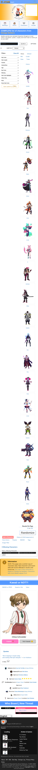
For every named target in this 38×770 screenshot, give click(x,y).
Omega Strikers (8, 33)
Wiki (10, 759)
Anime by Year (23, 750)
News (21, 745)
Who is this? (22, 710)
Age (10, 67)
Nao (28, 108)
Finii (28, 394)
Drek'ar (28, 437)
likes (4, 662)
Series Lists (22, 743)
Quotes (6, 651)
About (3, 759)
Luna (27, 416)
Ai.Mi (27, 240)
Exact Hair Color (10, 83)
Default (29, 53)
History (19, 537)
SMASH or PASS (7, 587)
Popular (14, 540)
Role (10, 80)
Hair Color (10, 57)
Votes (27, 587)
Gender (10, 62)
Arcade (33, 25)
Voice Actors (5, 540)
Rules (3, 762)
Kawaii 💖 (10, 641)
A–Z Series (22, 734)
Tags (29, 540)
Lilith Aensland (11, 747)
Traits (28, 59)
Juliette (28, 86)
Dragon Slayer (20, 682)
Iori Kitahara (27, 657)
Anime (14, 25)
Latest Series (23, 739)
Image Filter (5, 542)
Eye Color (10, 70)
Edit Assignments (28, 537)
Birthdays (5, 25)
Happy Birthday (29, 668)
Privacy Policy (30, 759)
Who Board (11, 703)
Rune (27, 481)
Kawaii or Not (19, 587)
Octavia (28, 64)
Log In (12, 2)
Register (3, 728)
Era (28, 372)
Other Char (10, 77)
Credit (27, 56)
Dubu (27, 503)
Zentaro (28, 284)
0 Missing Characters (9, 547)
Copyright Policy (29, 767)
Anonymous (21, 708)
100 (32, 528)
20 (28, 528)
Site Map (14, 759)
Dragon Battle (24, 695)
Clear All (16, 53)
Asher (27, 196)
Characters (24, 25)
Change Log (21, 759)
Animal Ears (10, 65)
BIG (22, 56)
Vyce (27, 459)
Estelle (27, 328)
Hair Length (10, 60)
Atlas (27, 306)
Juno (27, 218)
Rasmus (28, 130)
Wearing (10, 72)
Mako (27, 174)
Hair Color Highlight (10, 75)
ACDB (6, 2)
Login (31, 726)
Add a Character (8, 537)
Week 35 (5, 742)
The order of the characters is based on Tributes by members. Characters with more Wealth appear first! (21, 571)
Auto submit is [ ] (10, 86)
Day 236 (5, 750)
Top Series (22, 737)
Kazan (27, 152)
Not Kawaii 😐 (28, 641)
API (7, 759)
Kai (27, 350)
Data (22, 59)
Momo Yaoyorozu (12, 739)
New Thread (26, 703)
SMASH (22, 540)
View (19, 713)
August (5, 734)
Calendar (22, 748)
